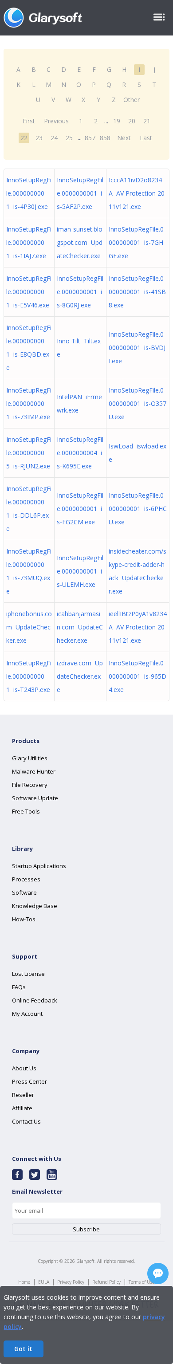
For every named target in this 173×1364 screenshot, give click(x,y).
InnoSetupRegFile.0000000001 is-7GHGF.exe (136, 242)
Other (131, 99)
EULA (43, 1282)
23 (39, 138)
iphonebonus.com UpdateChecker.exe (29, 627)
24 (54, 138)
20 (131, 121)
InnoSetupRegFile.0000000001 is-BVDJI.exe (137, 347)
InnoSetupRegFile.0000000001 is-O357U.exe (137, 403)
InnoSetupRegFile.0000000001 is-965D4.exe (137, 676)
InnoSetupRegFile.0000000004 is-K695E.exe (80, 452)
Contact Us (26, 1121)
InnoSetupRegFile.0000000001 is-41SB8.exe (137, 291)
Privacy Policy (70, 1282)
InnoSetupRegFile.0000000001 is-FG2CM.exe (80, 508)
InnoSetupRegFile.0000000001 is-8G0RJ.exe (80, 291)
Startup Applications (39, 866)
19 (116, 121)
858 (105, 138)
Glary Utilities (29, 758)
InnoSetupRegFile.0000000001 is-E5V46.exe (28, 291)
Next (124, 138)
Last (146, 138)
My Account (27, 1014)
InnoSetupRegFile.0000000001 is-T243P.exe (28, 676)
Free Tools (26, 811)
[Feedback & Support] (158, 1273)
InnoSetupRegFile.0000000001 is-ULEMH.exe (80, 571)
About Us (24, 1068)
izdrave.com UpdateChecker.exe (80, 676)
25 (69, 138)
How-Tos (23, 919)
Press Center (29, 1081)
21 (146, 121)
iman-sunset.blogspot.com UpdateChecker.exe (79, 242)
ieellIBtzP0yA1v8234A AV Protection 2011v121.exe (138, 627)
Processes (26, 879)
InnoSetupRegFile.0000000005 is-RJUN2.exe (28, 452)
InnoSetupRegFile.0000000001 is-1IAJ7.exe (28, 242)
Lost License (28, 974)
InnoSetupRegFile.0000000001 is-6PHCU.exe (138, 508)
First (29, 121)
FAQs (19, 987)
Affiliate (22, 1108)
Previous (56, 121)
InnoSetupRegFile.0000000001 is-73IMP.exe (28, 403)
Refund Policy (106, 1282)
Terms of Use (141, 1282)
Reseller (23, 1095)
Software (24, 892)
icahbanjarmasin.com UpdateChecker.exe (80, 627)
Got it (23, 1348)
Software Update (35, 798)
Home (24, 1282)
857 (90, 138)
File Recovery (29, 785)
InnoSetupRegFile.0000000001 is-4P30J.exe (28, 193)
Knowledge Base (34, 906)
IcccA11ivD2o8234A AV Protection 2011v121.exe (137, 193)
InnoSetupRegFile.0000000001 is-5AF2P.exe (80, 193)
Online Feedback (34, 1000)
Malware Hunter (33, 771)
